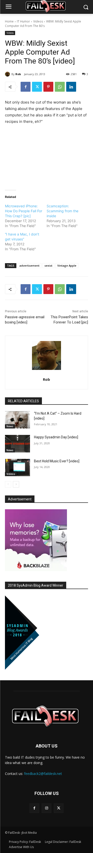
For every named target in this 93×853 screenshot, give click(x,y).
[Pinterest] (48, 87)
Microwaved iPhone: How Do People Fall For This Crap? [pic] (23, 211)
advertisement (29, 265)
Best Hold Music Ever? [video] (56, 461)
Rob (18, 74)
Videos (38, 21)
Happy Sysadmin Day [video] (56, 437)
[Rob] (8, 74)
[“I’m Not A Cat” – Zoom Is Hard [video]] (17, 419)
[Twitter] (37, 87)
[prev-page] (8, 484)
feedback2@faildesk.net (43, 773)
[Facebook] (26, 87)
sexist (48, 265)
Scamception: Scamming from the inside (62, 211)
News (9, 426)
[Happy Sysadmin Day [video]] (17, 443)
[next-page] (16, 484)
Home (9, 21)
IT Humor (23, 21)
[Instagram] (46, 808)
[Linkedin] (71, 87)
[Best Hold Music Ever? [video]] (17, 467)
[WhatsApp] (60, 87)
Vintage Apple (66, 265)
